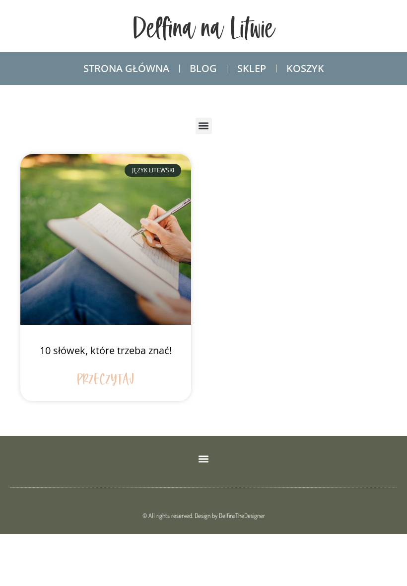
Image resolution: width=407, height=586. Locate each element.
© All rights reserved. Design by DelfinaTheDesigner (203, 515)
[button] (204, 126)
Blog (203, 68)
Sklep (251, 68)
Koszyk (305, 68)
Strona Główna (126, 68)
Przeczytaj (106, 380)
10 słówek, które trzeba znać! (106, 350)
